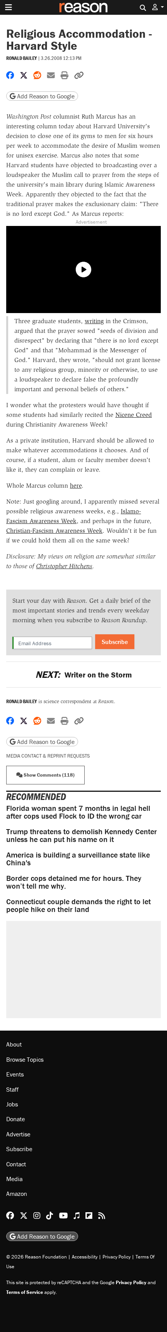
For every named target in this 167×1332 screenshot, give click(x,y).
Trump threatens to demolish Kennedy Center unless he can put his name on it (81, 835)
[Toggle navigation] (8, 7)
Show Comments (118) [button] (49, 775)
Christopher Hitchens (64, 566)
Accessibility (84, 1256)
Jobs (12, 1104)
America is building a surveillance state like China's (78, 858)
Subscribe (115, 642)
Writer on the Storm (83, 674)
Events (15, 1074)
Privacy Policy (116, 1256)
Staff (12, 1089)
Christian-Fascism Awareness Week (54, 530)
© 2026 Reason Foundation (36, 1256)
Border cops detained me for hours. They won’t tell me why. (73, 882)
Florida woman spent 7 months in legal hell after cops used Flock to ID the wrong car (78, 812)
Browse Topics (24, 1059)
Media (14, 1179)
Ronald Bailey (21, 58)
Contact (16, 1164)
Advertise (18, 1134)
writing (94, 321)
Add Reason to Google (45, 96)
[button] (158, 7)
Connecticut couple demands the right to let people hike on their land (78, 905)
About (14, 1044)
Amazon (16, 1193)
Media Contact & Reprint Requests (48, 756)
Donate (15, 1119)
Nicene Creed (133, 414)
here (76, 485)
